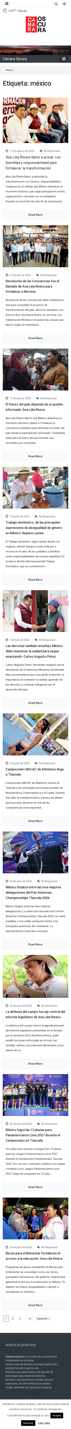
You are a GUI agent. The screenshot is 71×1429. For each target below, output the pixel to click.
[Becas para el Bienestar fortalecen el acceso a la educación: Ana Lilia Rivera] (35, 1218)
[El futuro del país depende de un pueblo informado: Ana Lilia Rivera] (35, 369)
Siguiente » (43, 1318)
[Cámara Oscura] (35, 50)
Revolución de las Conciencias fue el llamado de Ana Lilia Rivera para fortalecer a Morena (32, 286)
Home (9, 70)
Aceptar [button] (57, 1415)
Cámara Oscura (15, 59)
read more (35, 214)
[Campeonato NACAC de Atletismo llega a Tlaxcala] (35, 734)
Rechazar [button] (28, 1423)
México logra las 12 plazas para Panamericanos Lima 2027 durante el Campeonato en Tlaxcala (33, 1135)
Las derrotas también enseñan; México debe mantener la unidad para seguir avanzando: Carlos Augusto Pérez (34, 651)
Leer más (44, 1423)
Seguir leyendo (35, 1394)
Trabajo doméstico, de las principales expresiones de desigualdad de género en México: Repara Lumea (34, 527)
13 (29, 1318)
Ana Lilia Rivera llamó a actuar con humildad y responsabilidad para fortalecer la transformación (33, 162)
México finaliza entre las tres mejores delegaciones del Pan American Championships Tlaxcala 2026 (33, 892)
